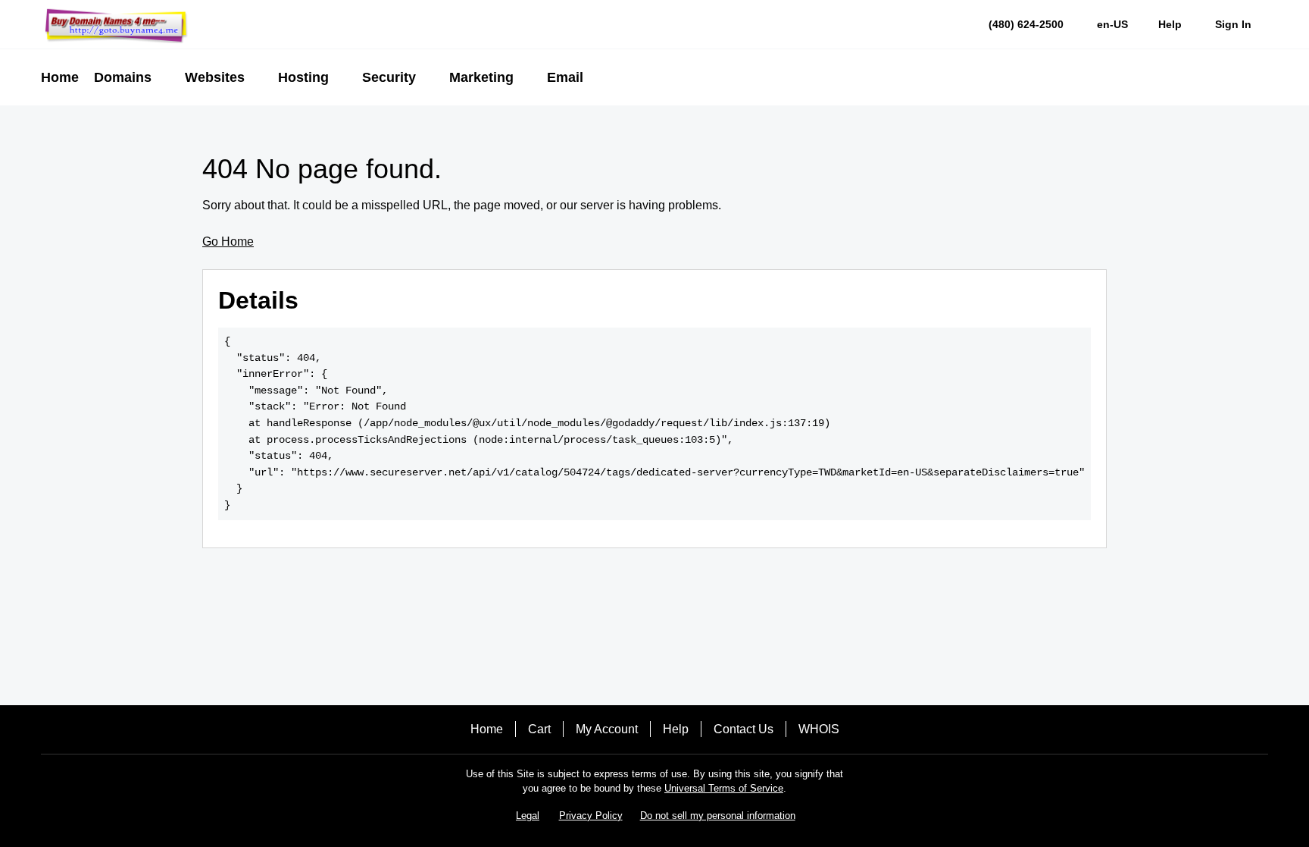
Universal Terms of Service (723, 788)
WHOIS (818, 729)
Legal (527, 815)
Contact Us (743, 729)
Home (486, 729)
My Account (607, 729)
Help (676, 729)
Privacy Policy (591, 815)
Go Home (228, 241)
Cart (539, 729)
